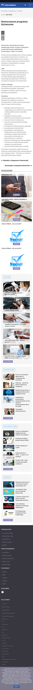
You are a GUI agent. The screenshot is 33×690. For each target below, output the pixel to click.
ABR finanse (4, 619)
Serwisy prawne (5, 654)
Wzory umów (5, 662)
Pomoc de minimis (6, 637)
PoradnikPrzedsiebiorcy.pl (8, 613)
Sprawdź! (16, 194)
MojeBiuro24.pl (6, 610)
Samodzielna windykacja (7, 645)
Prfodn (3, 640)
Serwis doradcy (5, 648)
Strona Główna (4, 11)
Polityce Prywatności (23, 683)
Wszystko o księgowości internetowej (15, 160)
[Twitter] (2, 35)
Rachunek (4, 643)
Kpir (3, 632)
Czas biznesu (5, 624)
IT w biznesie (20, 11)
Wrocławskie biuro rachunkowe (9, 659)
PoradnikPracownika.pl (8, 616)
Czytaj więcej (8, 361)
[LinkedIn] (2, 39)
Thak (3, 656)
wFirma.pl (4, 603)
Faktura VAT (4, 629)
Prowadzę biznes (12, 11)
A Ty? (3, 621)
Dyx (3, 627)
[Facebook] (2, 32)
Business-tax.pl (6, 606)
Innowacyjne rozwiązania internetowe (17, 165)
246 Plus (4, 664)
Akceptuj (16, 686)
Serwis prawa (5, 651)
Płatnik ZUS (4, 635)
